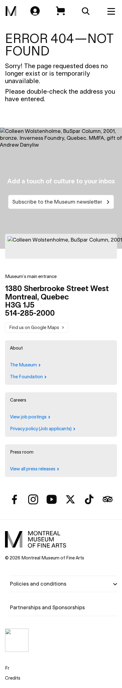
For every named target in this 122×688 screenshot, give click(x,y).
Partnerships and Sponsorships (47, 607)
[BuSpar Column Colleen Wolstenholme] (61, 246)
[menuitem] (11, 11)
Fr (7, 668)
